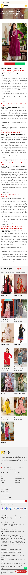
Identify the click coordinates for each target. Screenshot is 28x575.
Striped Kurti (16, 566)
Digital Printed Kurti (5, 531)
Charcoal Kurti (21, 544)
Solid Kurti (3, 563)
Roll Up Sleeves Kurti (5, 526)
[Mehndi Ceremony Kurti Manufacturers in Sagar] (20, 382)
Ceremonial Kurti (5, 344)
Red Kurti (3, 535)
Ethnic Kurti (3, 393)
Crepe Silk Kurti (18, 482)
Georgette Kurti (18, 484)
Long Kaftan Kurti (4, 568)
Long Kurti (8, 565)
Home (2, 15)
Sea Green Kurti (4, 545)
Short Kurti (3, 565)
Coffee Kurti (20, 541)
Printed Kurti (3, 530)
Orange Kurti (19, 537)
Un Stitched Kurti (21, 559)
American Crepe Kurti (19, 477)
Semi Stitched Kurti (13, 559)
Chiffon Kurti (17, 480)
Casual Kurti (17, 319)
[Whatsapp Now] (25, 568)
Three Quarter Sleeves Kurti (6, 523)
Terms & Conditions (5, 493)
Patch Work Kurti (13, 531)
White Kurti (3, 539)
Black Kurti (9, 537)
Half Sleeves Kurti (12, 524)
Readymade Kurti (4, 559)
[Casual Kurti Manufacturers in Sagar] (20, 309)
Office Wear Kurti (18, 368)
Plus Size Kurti (15, 563)
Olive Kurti (17, 542)
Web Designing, (11, 572)
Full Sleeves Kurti (4, 524)
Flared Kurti (14, 565)
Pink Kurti (14, 537)
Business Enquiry (22, 571)
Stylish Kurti (4, 442)
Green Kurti (13, 535)
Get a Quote (10, 64)
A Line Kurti (21, 563)
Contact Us (3, 480)
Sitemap (2, 482)
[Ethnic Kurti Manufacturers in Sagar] (7, 382)
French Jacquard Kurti (19, 478)
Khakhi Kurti (14, 544)
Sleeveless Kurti (16, 523)
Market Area (3, 484)
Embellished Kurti (19, 530)
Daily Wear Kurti (5, 368)
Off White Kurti (11, 542)
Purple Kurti (18, 535)
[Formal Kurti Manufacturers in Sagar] (20, 333)
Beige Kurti (22, 542)
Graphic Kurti (3, 566)
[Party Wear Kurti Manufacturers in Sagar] (20, 284)
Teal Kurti (9, 541)
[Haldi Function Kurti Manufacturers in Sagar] (7, 407)
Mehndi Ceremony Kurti (19, 393)
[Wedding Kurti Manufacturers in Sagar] (7, 309)
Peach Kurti (14, 541)
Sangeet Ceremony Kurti (6, 555)
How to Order (3, 495)
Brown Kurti (3, 538)
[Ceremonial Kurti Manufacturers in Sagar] (7, 333)
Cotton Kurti (17, 475)
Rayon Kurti (11, 519)
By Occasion (7, 15)
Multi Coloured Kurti (17, 538)
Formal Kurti (17, 344)
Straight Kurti (8, 563)
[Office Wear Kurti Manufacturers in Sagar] (20, 358)
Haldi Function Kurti (5, 417)
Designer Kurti (17, 417)
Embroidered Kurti (10, 530)
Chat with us (21, 64)
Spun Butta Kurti (4, 519)
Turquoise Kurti (4, 542)
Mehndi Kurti (3, 541)
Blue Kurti (8, 535)
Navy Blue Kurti (21, 539)
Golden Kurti (3, 544)
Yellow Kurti (3, 537)
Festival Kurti (4, 295)
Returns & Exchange (5, 491)
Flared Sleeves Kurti (21, 524)
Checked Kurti (10, 566)
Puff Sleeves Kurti (14, 526)
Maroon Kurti (9, 539)
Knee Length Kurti (21, 565)
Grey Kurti (15, 539)
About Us (3, 477)
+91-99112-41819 (6, 465)
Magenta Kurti (10, 538)
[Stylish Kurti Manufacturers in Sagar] (7, 431)
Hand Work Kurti (21, 531)
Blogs (2, 478)
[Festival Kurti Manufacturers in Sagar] (7, 284)
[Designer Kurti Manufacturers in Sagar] (20, 407)
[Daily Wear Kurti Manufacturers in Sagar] (7, 358)
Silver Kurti (9, 544)
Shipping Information (5, 489)
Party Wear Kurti (18, 295)
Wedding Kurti (4, 319)
